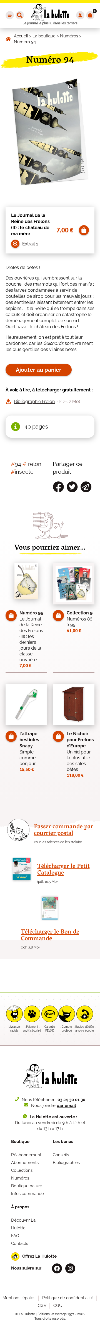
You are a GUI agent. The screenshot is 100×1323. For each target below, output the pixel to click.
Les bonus (63, 1141)
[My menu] (10, 15)
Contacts (19, 1243)
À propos (20, 1206)
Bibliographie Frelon (34, 401)
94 (16, 464)
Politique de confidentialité (67, 1297)
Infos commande (27, 1193)
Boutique (20, 1141)
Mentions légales (18, 1297)
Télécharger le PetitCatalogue (63, 870)
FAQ (15, 1235)
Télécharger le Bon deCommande (50, 936)
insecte (22, 471)
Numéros (20, 1178)
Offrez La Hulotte (39, 1256)
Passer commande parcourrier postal (63, 830)
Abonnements (25, 1162)
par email (66, 1105)
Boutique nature (26, 1185)
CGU (57, 1305)
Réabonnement (26, 1154)
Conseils (61, 1154)
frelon (31, 464)
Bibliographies (66, 1162)
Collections (21, 1170)
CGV (42, 1305)
